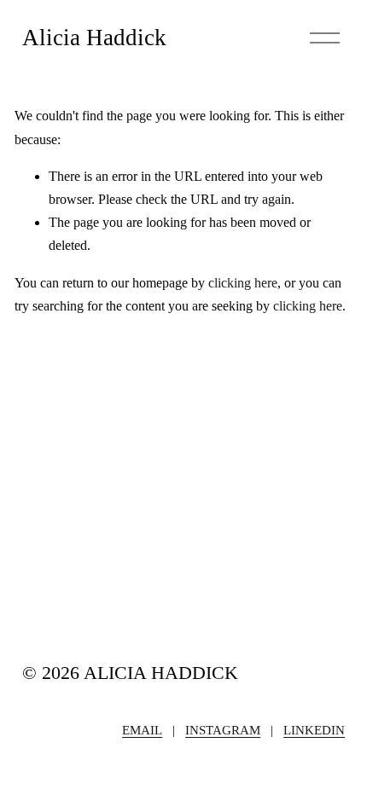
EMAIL (142, 730)
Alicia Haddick (94, 37)
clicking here (242, 283)
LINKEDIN (314, 730)
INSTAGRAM (222, 730)
